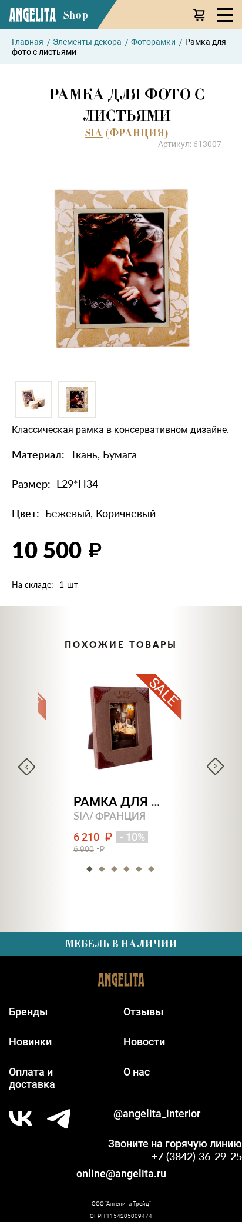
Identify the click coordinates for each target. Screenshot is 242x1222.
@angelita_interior (156, 1113)
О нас (136, 1071)
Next (215, 766)
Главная (27, 41)
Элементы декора (87, 41)
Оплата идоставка (32, 1077)
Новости (144, 1041)
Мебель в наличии (121, 944)
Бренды (28, 1011)
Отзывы (143, 1011)
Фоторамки (153, 41)
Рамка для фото (121, 801)
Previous (26, 766)
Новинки (30, 1041)
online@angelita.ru (121, 1173)
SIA (94, 133)
